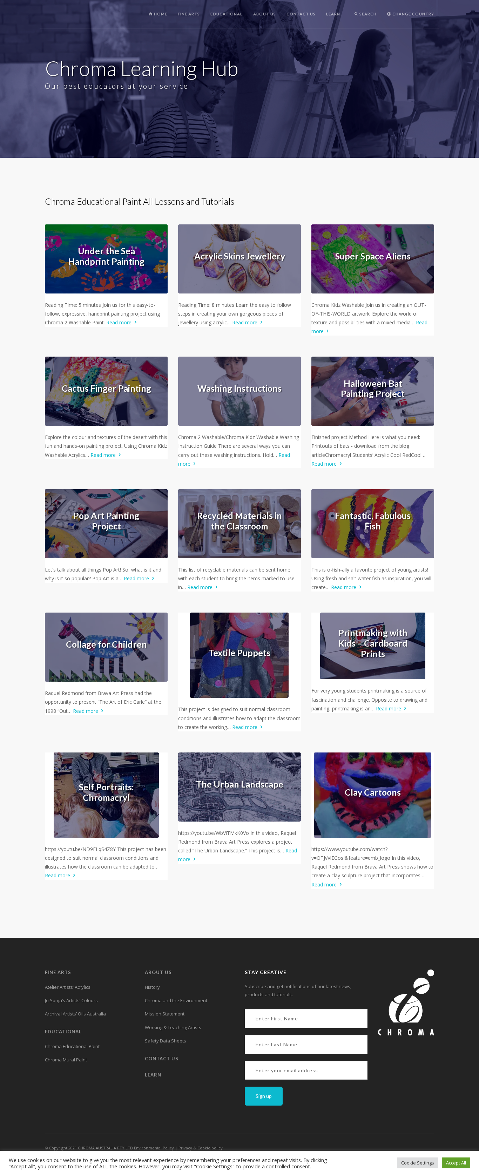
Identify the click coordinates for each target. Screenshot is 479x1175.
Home (160, 14)
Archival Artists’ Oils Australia (75, 1014)
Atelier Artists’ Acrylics (67, 987)
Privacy (185, 1147)
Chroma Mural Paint (66, 1059)
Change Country (412, 14)
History (152, 987)
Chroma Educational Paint (72, 1046)
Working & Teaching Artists (173, 1027)
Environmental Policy (154, 1147)
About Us (264, 14)
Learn (333, 14)
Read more (119, 322)
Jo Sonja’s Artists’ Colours (71, 1000)
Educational (226, 14)
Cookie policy (210, 1147)
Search (367, 14)
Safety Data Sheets (165, 1041)
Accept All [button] (456, 1163)
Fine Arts (189, 14)
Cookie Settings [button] (417, 1163)
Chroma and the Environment (176, 1000)
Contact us (301, 14)
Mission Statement (164, 1014)
